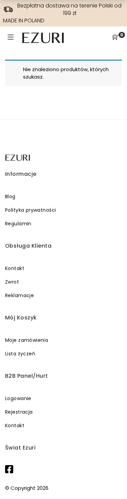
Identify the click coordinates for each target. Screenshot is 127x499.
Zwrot (12, 281)
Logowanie (18, 398)
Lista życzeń (20, 353)
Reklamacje (19, 295)
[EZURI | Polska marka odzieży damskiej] (18, 157)
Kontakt (14, 268)
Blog (10, 196)
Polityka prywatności (30, 210)
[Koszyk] (115, 38)
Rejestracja (19, 412)
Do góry (114, 481)
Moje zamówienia (26, 340)
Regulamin (18, 223)
